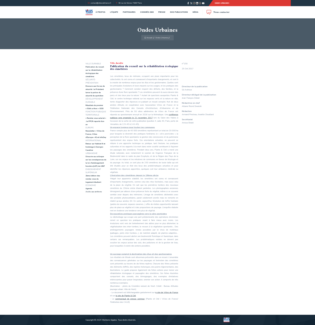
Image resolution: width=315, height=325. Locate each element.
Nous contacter (221, 12)
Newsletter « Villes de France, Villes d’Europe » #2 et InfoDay (96, 134)
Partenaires (129, 12)
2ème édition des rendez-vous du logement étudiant (93, 179)
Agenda (89, 188)
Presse (161, 12)
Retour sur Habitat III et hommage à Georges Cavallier (95, 147)
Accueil (149, 38)
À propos (100, 12)
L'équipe (114, 12)
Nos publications (179, 12)
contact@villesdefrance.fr (101, 3)
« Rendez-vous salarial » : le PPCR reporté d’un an (96, 121)
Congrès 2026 (147, 12)
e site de (167, 292)
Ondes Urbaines (222, 3)
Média (195, 12)
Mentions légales (109, 320)
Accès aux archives (94, 191)
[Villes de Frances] (89, 12)
